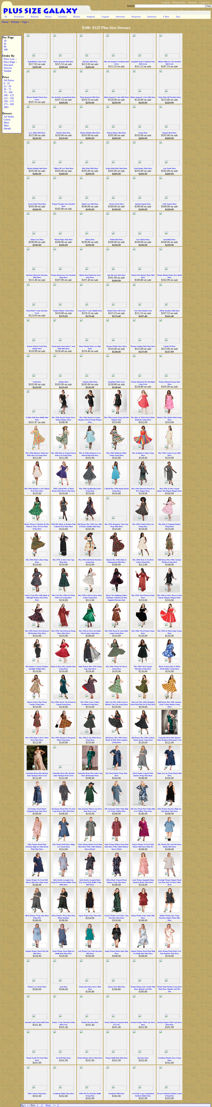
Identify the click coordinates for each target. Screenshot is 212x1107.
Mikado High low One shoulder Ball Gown (169, 62)
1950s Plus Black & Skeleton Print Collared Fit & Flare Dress (63, 525)
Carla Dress (37, 382)
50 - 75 (6, 89)
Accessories (19, 16)
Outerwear (120, 16)
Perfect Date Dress (116, 239)
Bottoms (34, 16)
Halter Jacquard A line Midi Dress (116, 97)
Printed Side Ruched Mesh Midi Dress (143, 276)
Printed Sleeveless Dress (89, 1022)
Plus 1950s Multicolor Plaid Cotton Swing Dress (116, 454)
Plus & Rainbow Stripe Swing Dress (143, 454)
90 (4, 46)
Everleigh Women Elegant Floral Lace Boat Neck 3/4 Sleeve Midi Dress (169, 882)
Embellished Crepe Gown (37, 61)
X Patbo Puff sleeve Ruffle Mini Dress (37, 418)
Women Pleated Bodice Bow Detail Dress (169, 276)
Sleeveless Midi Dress (90, 61)
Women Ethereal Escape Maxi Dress (169, 383)
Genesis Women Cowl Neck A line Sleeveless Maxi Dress (116, 916)
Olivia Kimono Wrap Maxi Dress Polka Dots (37, 916)
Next (48, 1105)
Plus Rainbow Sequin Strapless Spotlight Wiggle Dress (37, 667)
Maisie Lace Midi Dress (90, 204)
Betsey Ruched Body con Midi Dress (90, 347)
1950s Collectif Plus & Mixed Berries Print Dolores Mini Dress (63, 489)
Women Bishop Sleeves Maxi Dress (90, 1058)
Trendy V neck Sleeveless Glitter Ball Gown (63, 1023)
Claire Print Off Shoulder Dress (169, 97)
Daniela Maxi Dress (63, 133)
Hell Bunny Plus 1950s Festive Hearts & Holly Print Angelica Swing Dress (116, 739)
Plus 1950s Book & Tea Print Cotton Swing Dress (142, 561)
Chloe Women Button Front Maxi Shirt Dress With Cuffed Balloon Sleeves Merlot (117, 846)
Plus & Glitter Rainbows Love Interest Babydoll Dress (90, 454)
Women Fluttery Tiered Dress (63, 310)
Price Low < (9, 59)
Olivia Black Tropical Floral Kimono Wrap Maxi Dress (116, 881)
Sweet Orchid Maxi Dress (37, 204)
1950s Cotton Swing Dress (37, 1093)
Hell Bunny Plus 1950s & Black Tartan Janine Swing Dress (143, 738)
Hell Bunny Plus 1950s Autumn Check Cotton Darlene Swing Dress (169, 704)
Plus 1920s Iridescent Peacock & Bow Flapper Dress (143, 489)
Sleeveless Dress (143, 1058)
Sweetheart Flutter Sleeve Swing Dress (169, 1059)
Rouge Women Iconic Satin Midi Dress (143, 916)
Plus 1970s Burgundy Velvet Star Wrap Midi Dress (116, 525)
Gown (6, 119)
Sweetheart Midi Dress (116, 1093)
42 (4, 43)
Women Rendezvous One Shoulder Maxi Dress (63, 276)
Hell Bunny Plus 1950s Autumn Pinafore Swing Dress (169, 561)
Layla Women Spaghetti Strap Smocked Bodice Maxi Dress (143, 881)
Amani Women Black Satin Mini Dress (116, 952)
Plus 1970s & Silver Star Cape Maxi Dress (63, 561)
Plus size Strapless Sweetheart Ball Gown (116, 62)
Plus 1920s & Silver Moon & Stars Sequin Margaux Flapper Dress (169, 596)
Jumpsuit (90, 16)
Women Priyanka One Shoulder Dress (63, 205)
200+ (5, 107)
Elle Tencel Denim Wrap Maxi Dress (116, 774)
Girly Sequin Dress (169, 204)
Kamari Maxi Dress (169, 133)
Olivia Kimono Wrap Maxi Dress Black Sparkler (63, 916)
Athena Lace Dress (37, 239)
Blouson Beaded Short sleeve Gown (37, 98)
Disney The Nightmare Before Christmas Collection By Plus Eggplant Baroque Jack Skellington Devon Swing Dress (116, 598)
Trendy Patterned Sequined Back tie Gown (116, 1023)
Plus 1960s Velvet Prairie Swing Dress (143, 632)
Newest (7, 68)
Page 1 (25, 22)
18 (4, 40)
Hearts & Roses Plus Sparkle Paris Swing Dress (63, 667)
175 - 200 (8, 104)
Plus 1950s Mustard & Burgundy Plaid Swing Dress (64, 738)
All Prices (8, 80)
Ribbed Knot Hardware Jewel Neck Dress (90, 276)
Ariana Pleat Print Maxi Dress (116, 168)
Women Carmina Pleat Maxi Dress (143, 346)
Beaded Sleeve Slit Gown (116, 310)
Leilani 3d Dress (169, 346)
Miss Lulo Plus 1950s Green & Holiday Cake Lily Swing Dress (116, 703)
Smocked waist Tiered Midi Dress (37, 1022)
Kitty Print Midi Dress (90, 168)
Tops (178, 16)
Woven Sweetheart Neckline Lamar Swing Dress (169, 1094)
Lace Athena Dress (143, 239)
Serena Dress (143, 133)
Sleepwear (136, 16)
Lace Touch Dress (169, 168)
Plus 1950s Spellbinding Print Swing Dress (90, 489)
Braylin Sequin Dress (143, 204)
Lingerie (105, 16)
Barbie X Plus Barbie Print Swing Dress (169, 418)
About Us (192, 2)
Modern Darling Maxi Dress (90, 133)
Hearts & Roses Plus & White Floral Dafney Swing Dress (169, 667)
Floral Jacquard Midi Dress (63, 61)
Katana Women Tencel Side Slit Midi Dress (37, 952)
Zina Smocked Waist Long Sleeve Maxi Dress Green (90, 810)
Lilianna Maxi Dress (90, 382)
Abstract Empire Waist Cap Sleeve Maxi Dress (169, 1023)
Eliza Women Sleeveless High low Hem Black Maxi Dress (169, 810)
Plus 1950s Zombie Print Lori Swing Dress (143, 525)
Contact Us (204, 2)
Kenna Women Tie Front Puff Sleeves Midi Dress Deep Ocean (37, 881)
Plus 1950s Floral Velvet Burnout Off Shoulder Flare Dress (37, 632)
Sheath (6, 128)
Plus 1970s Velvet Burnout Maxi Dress (143, 596)
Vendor (6, 71)
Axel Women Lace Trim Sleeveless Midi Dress (90, 952)
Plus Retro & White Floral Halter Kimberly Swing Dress (143, 418)
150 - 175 (8, 101)
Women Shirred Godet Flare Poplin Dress (37, 347)
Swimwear (152, 16)
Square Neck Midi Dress (116, 987)
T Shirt (166, 16)
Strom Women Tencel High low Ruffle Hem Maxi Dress (63, 952)
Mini (5, 125)
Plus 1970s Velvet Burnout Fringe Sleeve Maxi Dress (64, 632)
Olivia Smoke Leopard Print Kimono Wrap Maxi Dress (143, 774)
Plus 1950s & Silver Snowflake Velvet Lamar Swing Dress (90, 632)
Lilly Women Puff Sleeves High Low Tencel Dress (63, 845)
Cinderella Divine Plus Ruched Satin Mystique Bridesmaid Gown (169, 738)
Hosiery (77, 16)
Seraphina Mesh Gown (116, 382)
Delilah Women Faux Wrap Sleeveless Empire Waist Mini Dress (169, 917)
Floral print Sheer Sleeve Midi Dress (90, 988)
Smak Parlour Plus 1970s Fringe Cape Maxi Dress (90, 667)
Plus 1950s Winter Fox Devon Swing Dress (116, 667)
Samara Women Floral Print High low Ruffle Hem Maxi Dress (143, 952)
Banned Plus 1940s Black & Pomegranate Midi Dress (116, 561)
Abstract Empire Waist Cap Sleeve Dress (143, 1023)
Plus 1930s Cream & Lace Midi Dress (169, 454)
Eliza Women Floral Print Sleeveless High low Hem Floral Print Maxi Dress (37, 846)
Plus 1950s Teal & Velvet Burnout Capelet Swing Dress (63, 703)
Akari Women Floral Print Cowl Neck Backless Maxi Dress (169, 952)
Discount (7, 65)
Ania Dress (63, 987)
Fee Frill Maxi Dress (63, 1058)
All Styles (8, 116)
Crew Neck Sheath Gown (143, 310)
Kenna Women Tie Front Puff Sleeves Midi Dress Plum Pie (143, 845)
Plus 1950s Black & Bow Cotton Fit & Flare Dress (37, 738)
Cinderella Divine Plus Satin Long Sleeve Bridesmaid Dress (90, 774)
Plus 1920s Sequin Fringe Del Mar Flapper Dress (116, 418)
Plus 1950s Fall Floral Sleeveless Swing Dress (90, 561)
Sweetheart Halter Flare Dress (63, 1093)
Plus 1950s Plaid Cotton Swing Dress (37, 561)
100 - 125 (8, 95)
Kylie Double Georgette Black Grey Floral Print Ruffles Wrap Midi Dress (90, 882)
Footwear (62, 16)
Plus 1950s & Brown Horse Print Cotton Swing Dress (90, 596)
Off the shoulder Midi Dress (169, 310)
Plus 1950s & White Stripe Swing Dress (170, 632)
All (6, 16)
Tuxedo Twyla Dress (116, 204)
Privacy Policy (179, 2)
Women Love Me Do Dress (37, 987)
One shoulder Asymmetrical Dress (63, 97)
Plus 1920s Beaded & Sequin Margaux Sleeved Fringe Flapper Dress (90, 419)
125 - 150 (8, 98)
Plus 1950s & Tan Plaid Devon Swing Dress (90, 738)
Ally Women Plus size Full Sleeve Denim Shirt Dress (169, 845)
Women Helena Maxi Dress (116, 133)
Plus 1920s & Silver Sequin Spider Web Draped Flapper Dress (169, 489)
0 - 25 (6, 83)
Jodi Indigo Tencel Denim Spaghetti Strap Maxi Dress (37, 810)
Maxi (5, 122)
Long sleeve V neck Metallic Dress (90, 310)
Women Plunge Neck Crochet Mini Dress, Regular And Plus (143, 988)
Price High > (9, 62)
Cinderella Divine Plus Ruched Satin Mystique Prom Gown (37, 774)
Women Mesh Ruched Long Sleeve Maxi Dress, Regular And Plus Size (169, 989)
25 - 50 (6, 86)
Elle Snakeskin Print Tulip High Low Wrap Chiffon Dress (116, 810)
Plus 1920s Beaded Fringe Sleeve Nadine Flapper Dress (63, 418)
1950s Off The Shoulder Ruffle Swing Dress (90, 1094)
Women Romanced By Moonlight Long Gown (143, 383)
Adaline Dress (63, 382)
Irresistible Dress (169, 239)
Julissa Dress (90, 239)
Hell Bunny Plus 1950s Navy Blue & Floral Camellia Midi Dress (90, 525)
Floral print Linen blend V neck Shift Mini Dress (63, 347)
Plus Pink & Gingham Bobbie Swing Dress (169, 525)
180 (5, 49)
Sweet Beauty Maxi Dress (143, 168)
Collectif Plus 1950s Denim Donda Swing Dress (116, 489)
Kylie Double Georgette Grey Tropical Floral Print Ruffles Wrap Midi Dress (63, 882)
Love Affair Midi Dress (37, 133)
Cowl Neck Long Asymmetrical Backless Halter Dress (143, 1094)
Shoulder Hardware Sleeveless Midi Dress (37, 276)
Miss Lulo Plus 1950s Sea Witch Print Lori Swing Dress (63, 596)
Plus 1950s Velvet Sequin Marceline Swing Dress (143, 667)
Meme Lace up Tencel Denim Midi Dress (169, 774)
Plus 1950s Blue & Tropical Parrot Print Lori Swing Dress (63, 454)
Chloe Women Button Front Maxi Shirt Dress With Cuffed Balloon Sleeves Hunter (90, 846)
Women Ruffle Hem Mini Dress (117, 1058)
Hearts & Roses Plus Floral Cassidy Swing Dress (37, 703)
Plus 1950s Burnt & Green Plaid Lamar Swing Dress (116, 632)
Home (5, 22)
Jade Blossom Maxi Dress (116, 275)
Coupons (166, 2)
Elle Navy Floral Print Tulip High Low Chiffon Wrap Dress (143, 810)
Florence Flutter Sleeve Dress (116, 346)
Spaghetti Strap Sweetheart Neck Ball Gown (143, 62)
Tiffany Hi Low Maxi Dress (63, 168)
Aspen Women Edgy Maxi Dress (90, 915)
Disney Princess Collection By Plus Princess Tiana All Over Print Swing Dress (37, 526)
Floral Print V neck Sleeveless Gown (37, 311)
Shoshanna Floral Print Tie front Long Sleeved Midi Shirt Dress (63, 810)
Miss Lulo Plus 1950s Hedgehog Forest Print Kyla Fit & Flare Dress (143, 703)
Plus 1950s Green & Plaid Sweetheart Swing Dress (90, 703)
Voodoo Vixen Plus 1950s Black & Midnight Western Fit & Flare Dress (37, 597)
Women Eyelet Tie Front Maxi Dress (37, 1059)
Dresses (48, 16)
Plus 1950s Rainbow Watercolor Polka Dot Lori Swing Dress (37, 454)
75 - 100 (7, 92)
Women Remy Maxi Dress (63, 239)
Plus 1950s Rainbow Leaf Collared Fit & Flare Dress (37, 489)
